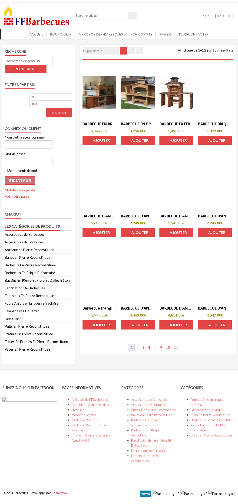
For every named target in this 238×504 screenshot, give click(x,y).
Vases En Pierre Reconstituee (27, 349)
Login (205, 16)
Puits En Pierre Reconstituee (27, 326)
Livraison (78, 410)
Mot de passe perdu (20, 190)
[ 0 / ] (224, 16)
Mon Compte (141, 34)
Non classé (13, 319)
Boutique (59, 34)
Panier (165, 34)
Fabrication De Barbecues (25, 288)
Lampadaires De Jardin (22, 311)
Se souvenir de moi (22, 170)
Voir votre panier (18, 196)
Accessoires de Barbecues (25, 234)
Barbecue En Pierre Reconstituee (30, 265)
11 (176, 347)
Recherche (25, 69)
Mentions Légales (84, 415)
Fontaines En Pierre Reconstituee (30, 296)
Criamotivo (59, 493)
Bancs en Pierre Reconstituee (27, 257)
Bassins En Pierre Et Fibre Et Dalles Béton (37, 280)
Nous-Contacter (193, 34)
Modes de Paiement (85, 420)
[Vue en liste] (139, 50)
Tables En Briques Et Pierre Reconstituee (36, 341)
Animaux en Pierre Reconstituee (29, 250)
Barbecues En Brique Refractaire (30, 273)
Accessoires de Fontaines (24, 242)
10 (168, 347)
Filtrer (59, 113)
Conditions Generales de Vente (93, 405)
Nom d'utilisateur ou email (25, 137)
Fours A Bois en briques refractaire (31, 303)
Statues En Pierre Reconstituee (29, 334)
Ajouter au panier (100, 141)
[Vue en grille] (131, 50)
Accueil (36, 34)
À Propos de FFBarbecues (101, 34)
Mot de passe (15, 154)
